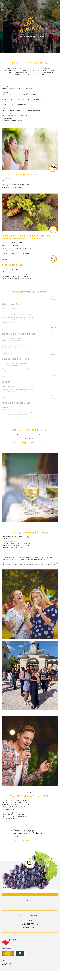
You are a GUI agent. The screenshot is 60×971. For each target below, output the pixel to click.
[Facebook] (30, 905)
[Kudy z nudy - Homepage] (6, 948)
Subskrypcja (30, 895)
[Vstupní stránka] (9, 945)
